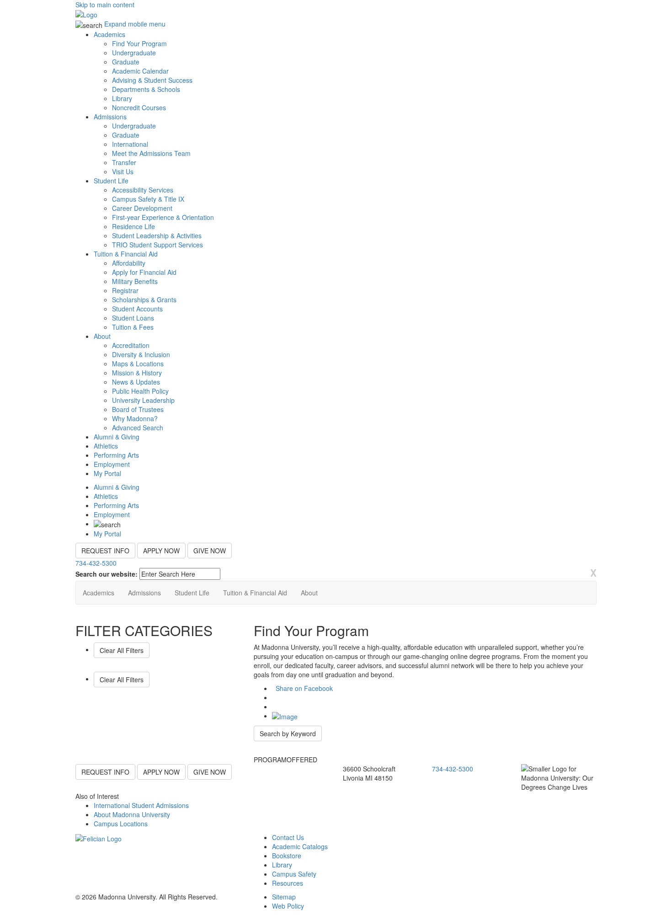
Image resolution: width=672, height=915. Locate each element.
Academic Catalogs (300, 846)
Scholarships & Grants (144, 299)
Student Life (111, 180)
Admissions (110, 116)
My (107, 473)
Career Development (142, 208)
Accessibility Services (142, 189)
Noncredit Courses (139, 107)
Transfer (124, 162)
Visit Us (122, 171)
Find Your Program (139, 43)
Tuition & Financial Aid (126, 253)
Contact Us (288, 837)
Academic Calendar (140, 70)
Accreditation (130, 345)
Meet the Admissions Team (151, 153)
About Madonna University (132, 814)
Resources (287, 883)
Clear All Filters (122, 650)
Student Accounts (137, 308)
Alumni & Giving (116, 436)
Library (122, 98)
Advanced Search (137, 427)
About (102, 336)
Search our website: (106, 573)
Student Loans (133, 317)
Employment (112, 464)
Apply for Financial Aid (144, 272)
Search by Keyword (288, 733)
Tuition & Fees (133, 327)
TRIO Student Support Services (157, 244)
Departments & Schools (146, 89)
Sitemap (284, 896)
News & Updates (136, 381)
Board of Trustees (138, 409)
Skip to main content (104, 4)
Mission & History (137, 372)
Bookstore (286, 855)
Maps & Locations (138, 363)
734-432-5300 (96, 562)
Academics (109, 34)
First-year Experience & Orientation (163, 217)
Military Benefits (135, 281)
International (130, 144)
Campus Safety (294, 873)
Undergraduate (134, 52)
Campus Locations (121, 823)
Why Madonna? (135, 418)
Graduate (125, 61)
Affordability (128, 263)
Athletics (106, 445)
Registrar (125, 290)
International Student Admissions (141, 805)
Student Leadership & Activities (157, 235)
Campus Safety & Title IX (148, 198)
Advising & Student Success (152, 80)
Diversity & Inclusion (141, 354)
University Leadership (143, 400)
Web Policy (288, 905)
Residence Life (133, 226)
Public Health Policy (140, 391)
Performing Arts (116, 455)
